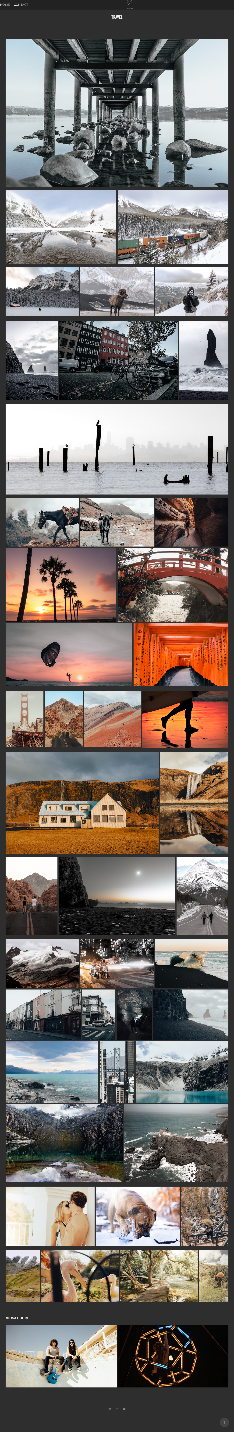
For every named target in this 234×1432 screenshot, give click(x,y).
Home (5, 4)
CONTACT (21, 4)
